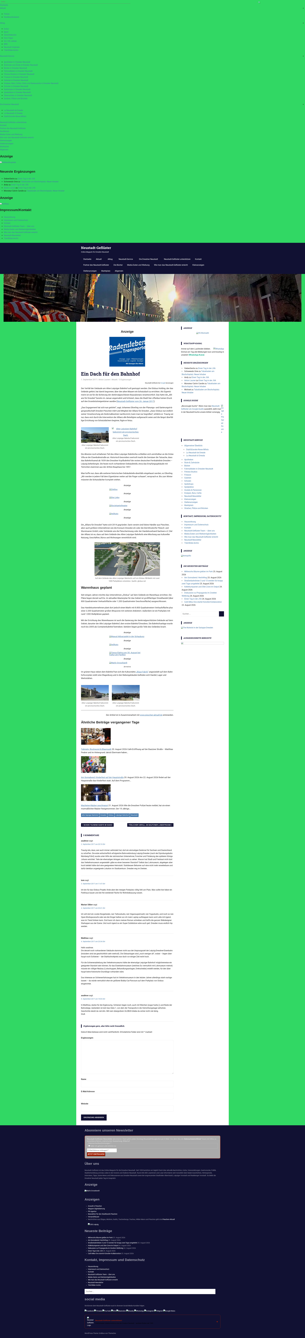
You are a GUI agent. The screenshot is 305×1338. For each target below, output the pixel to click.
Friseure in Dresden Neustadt (16, 77)
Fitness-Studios (190, 472)
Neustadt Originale (11, 47)
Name (83, 1079)
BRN (6, 44)
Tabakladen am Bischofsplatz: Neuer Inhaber (39, 181)
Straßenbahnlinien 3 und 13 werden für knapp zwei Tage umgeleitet (112, 1243)
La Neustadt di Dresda (13, 113)
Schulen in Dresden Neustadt (16, 86)
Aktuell (3, 8)
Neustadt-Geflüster (96, 248)
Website (84, 1104)
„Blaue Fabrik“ (142, 672)
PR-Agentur (92, 1211)
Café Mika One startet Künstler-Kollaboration (203, 602)
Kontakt (3, 125)
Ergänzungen (87, 1038)
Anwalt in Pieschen (95, 1206)
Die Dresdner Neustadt (9, 104)
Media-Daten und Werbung (11, 134)
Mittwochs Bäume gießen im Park (198, 571)
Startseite (4, 5)
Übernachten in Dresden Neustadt (18, 95)
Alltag (2, 23)
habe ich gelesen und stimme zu (103, 1146)
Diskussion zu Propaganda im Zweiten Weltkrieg (105, 1248)
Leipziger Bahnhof (122, 815)
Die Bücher (4, 131)
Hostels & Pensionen (193, 490)
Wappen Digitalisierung (96, 1209)
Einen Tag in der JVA (26, 179)
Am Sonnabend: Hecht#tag (195, 577)
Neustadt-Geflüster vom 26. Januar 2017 (135, 401)
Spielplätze (189, 487)
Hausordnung (9, 217)
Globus (111, 815)
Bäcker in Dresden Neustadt (15, 68)
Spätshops (188, 484)
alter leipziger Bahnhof (90, 815)
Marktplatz (4, 146)
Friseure (187, 475)
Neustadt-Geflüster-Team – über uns (19, 226)
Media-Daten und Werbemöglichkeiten (20, 229)
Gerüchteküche (10, 35)
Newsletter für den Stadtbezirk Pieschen (102, 1214)
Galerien (187, 478)
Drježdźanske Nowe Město (15, 116)
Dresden (103, 815)
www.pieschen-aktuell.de (151, 715)
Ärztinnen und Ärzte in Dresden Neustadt (21, 65)
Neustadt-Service (7, 56)
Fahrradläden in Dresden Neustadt (18, 71)
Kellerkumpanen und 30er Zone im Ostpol (201, 587)
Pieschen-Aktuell (169, 1219)
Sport (6, 32)
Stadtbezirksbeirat (11, 17)
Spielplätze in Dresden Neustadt (17, 92)
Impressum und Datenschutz (16, 220)
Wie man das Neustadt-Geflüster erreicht (17, 137)
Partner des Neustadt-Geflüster (13, 128)
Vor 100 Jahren (10, 41)
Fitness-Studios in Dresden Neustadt (19, 74)
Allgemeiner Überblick (193, 445)
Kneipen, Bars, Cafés (192, 493)
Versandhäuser (93, 1217)
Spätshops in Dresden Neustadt (17, 89)
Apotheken (188, 459)
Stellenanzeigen (6, 143)
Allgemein (4, 150)
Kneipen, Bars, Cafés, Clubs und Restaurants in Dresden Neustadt (31, 83)
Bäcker (187, 466)
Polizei (6, 14)
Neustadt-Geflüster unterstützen (13, 122)
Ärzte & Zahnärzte (191, 462)
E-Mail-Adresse (88, 1091)
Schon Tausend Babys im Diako (98, 825)
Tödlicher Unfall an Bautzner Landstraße (150, 825)
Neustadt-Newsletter (12, 235)
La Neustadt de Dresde (13, 110)
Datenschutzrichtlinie (192, 1139)
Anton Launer (9, 188)
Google (163, 383)
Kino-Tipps (8, 38)
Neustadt (134, 815)
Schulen (187, 481)
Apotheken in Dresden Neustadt (17, 62)
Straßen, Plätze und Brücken (16, 98)
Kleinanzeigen (6, 140)
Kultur (6, 29)
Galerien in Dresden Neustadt (16, 80)
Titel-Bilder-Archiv (11, 50)
